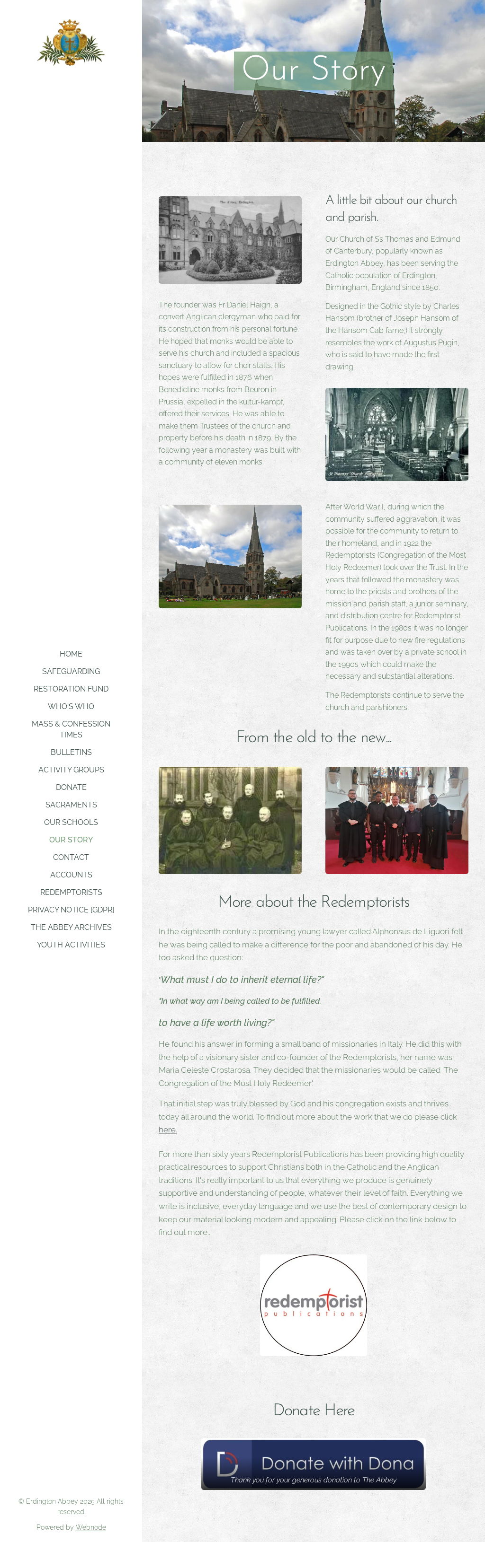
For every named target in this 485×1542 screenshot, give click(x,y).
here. (168, 1129)
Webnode (91, 1527)
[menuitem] (71, 653)
